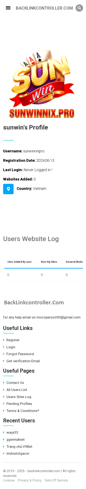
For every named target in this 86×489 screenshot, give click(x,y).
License (9, 480)
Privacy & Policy (30, 480)
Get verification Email (23, 361)
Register (13, 340)
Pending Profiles (19, 404)
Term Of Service (56, 480)
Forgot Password (20, 354)
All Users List (16, 390)
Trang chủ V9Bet (19, 446)
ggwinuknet (15, 439)
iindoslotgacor (17, 453)
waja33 (12, 432)
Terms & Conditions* (22, 411)
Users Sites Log (18, 397)
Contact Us (15, 383)
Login (10, 347)
